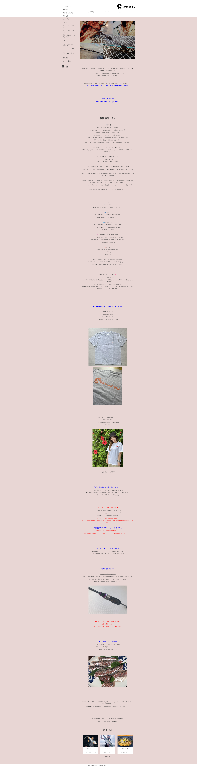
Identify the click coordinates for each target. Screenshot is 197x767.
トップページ (67, 6)
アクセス (65, 22)
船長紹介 (65, 58)
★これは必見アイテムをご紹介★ (107, 548)
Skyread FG (95, 765)
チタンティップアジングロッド (108, 574)
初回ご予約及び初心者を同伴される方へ (107, 487)
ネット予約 (66, 19)
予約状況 (65, 16)
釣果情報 (65, 10)
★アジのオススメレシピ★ (108, 641)
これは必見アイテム (69, 45)
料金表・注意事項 (68, 13)
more (107, 756)
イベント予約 (67, 61)
